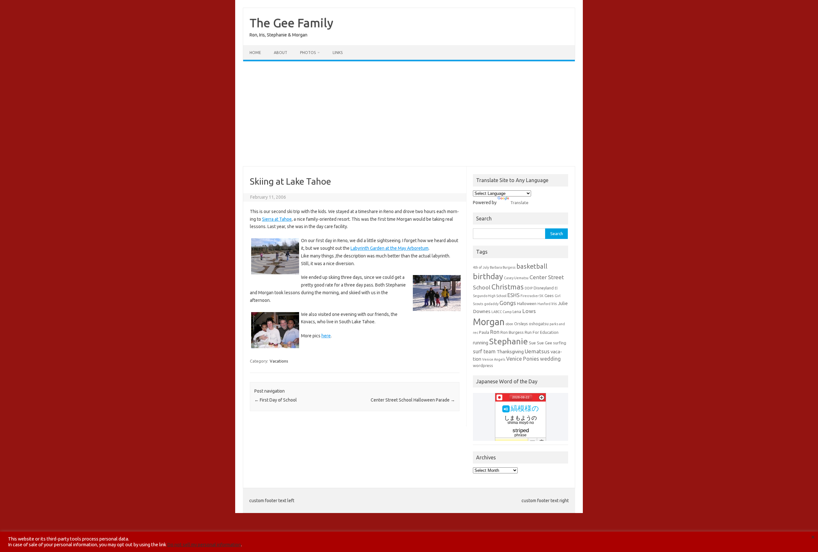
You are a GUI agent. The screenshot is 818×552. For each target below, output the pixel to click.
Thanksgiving (510, 351)
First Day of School (275, 399)
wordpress (483, 365)
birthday (488, 276)
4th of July (481, 267)
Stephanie (508, 341)
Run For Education (542, 332)
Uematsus (537, 351)
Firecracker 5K (532, 296)
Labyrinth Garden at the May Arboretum (389, 248)
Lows (529, 311)
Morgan (489, 322)
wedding (550, 359)
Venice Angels (493, 359)
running (480, 342)
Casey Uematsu (516, 278)
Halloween (526, 303)
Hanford (544, 304)
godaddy (491, 304)
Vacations (279, 361)
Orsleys (521, 323)
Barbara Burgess (502, 267)
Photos (308, 52)
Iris (554, 303)
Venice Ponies (522, 359)
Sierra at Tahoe (277, 219)
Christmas (507, 287)
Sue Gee (544, 343)
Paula (484, 332)
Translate (519, 202)
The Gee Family (291, 22)
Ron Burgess (512, 332)
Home (255, 52)
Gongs (507, 303)
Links (338, 52)
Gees (549, 295)
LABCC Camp (501, 312)
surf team (484, 351)
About (280, 52)
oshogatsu (539, 323)
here (326, 335)
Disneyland (544, 288)
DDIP (529, 288)
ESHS (513, 295)
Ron (494, 332)
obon (509, 324)
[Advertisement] (409, 113)
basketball (531, 266)
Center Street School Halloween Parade (413, 399)
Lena (517, 311)
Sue (532, 343)
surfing (559, 343)
